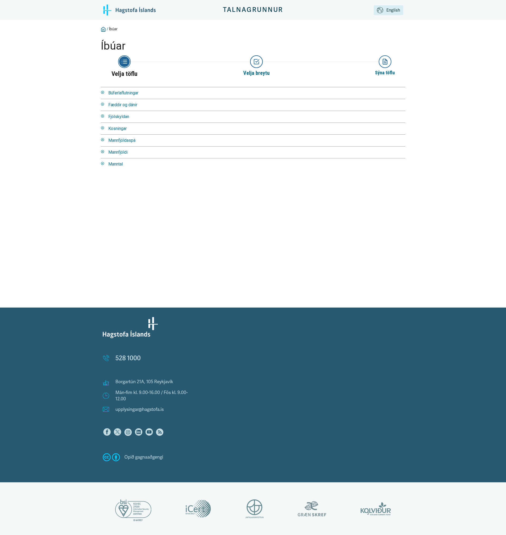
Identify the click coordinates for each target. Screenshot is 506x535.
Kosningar (117, 128)
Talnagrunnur (253, 10)
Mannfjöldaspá (121, 140)
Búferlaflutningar (123, 92)
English (393, 10)
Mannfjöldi (118, 152)
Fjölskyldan (118, 116)
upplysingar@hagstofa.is (139, 409)
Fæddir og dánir (122, 104)
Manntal (115, 164)
